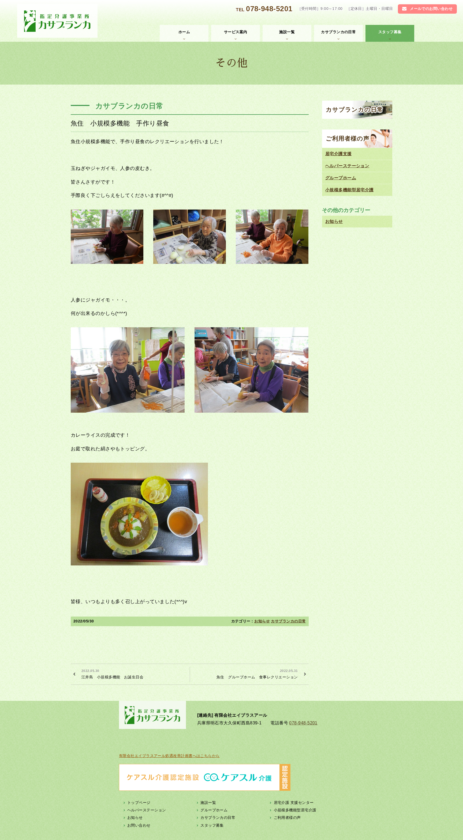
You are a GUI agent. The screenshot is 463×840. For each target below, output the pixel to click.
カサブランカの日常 (338, 32)
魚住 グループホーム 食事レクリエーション (257, 674)
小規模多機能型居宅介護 (349, 190)
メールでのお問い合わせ (431, 9)
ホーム (184, 32)
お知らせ (262, 621)
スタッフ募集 (390, 32)
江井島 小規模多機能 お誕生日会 (112, 674)
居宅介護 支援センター (294, 802)
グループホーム (340, 178)
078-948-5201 (269, 9)
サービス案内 (235, 32)
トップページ (139, 802)
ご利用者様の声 (348, 138)
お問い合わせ (139, 825)
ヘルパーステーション (347, 166)
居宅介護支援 (338, 153)
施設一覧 (287, 32)
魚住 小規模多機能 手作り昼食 (120, 123)
